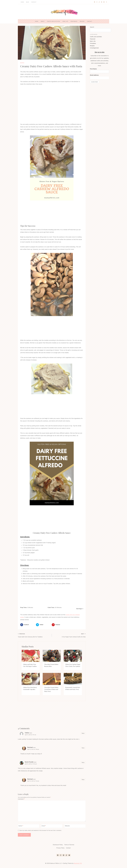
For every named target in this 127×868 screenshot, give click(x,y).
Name (21, 826)
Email (44, 826)
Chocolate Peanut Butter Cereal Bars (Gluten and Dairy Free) (51, 689)
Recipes (82, 21)
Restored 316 (78, 863)
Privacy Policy (60, 848)
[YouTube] (104, 2)
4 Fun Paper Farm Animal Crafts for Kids (74, 635)
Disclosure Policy (58, 844)
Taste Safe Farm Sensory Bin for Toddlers (30, 635)
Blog (27, 2)
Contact (33, 2)
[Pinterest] (102, 2)
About (42, 21)
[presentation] (31, 656)
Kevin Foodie (29, 762)
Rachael (30, 747)
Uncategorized (94, 48)
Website (67, 826)
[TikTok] (99, 2)
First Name (93, 69)
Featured (92, 39)
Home (22, 2)
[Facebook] (95, 2)
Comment (21, 799)
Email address (94, 75)
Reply (83, 733)
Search (92, 27)
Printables (74, 21)
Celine (27, 733)
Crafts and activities (53, 21)
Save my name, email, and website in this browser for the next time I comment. (40, 830)
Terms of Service (69, 844)
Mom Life (65, 21)
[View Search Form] (106, 2)
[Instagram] (97, 2)
